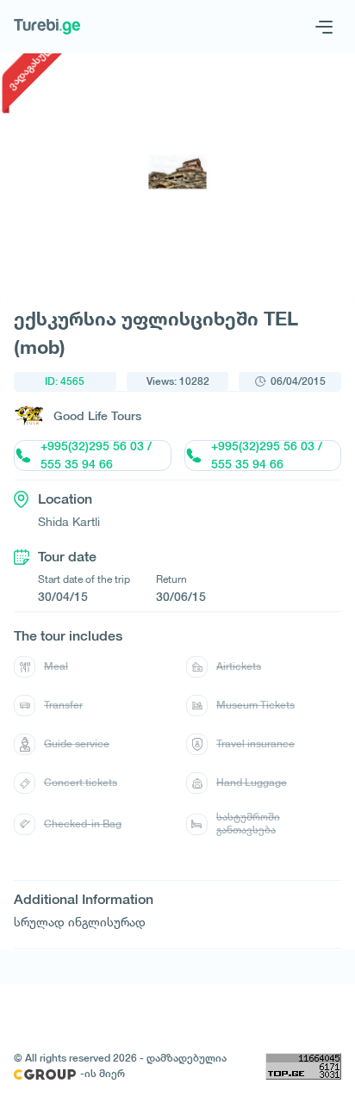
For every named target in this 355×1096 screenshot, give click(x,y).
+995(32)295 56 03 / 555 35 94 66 (96, 455)
